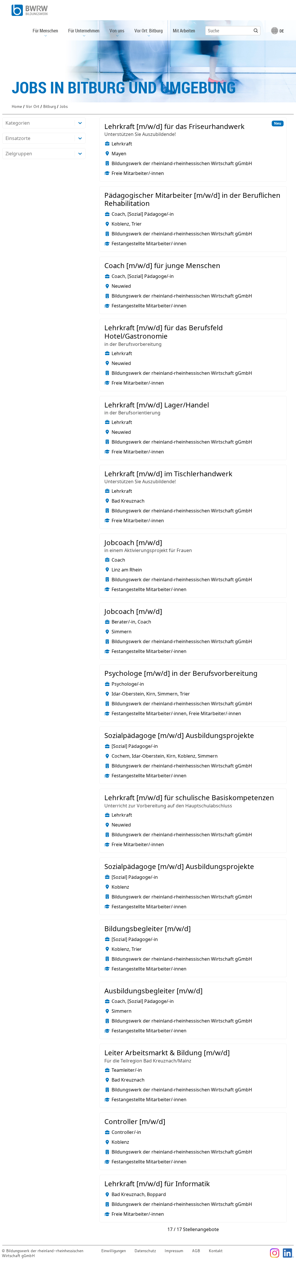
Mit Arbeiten (184, 30)
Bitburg (49, 106)
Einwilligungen (113, 1250)
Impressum (173, 1250)
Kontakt (216, 1250)
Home (17, 106)
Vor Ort (32, 106)
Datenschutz (145, 1250)
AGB (196, 1250)
